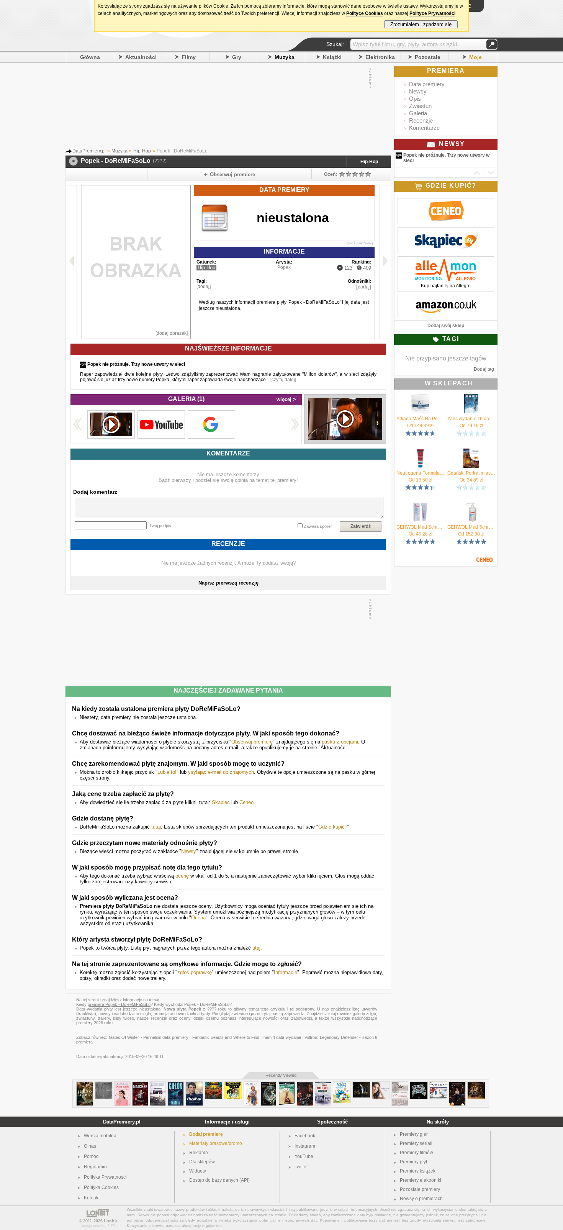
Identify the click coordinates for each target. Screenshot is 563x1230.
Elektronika (380, 57)
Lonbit (110, 1221)
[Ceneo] (445, 202)
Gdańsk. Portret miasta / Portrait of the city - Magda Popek (471, 473)
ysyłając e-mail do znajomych (221, 772)
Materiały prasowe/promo (215, 1143)
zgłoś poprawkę (360, 243)
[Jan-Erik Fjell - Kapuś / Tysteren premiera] (158, 1084)
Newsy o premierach (421, 1198)
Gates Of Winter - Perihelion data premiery (148, 1037)
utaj (256, 948)
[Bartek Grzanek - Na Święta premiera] (361, 1084)
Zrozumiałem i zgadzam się (421, 24)
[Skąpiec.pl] (446, 231)
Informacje (285, 972)
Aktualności (141, 57)
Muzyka (285, 57)
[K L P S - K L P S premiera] (104, 1084)
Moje (475, 57)
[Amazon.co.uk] (445, 299)
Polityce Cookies (364, 13)
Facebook (305, 1135)
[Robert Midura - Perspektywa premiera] (399, 1084)
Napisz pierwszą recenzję (228, 583)
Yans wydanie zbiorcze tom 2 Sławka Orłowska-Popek (471, 418)
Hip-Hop (369, 161)
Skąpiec (221, 802)
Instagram (305, 1146)
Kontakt (92, 1198)
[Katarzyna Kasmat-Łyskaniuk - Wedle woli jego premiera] (305, 1084)
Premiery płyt (413, 1161)
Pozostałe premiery (420, 1189)
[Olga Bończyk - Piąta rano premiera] (381, 1084)
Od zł (420, 425)
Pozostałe (427, 57)
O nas (90, 1146)
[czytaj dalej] (283, 379)
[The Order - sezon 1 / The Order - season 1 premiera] (457, 1084)
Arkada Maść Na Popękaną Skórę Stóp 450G (420, 418)
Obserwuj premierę (252, 742)
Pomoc (91, 1156)
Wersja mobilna (100, 1135)
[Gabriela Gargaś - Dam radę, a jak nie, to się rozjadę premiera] (122, 1084)
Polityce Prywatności (432, 13)
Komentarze (424, 127)
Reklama (198, 1152)
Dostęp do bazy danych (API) (219, 1180)
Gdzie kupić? (332, 827)
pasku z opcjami (340, 742)
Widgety (197, 1171)
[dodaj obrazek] (171, 333)
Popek (284, 267)
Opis (415, 98)
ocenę (182, 876)
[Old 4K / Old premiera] (286, 1084)
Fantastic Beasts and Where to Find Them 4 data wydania (246, 1037)
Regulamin (95, 1166)
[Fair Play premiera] (84, 1084)
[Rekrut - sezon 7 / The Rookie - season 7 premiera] (194, 1084)
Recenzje (421, 120)
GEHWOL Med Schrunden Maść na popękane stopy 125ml (420, 527)
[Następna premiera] (385, 262)
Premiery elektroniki (420, 1180)
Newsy (188, 851)
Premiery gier (414, 1134)
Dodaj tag (484, 369)
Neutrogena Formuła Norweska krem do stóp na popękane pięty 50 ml (420, 473)
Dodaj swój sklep (445, 325)
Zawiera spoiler (318, 526)
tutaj (156, 827)
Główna (90, 57)
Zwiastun (420, 106)
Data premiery (427, 84)
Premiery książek (417, 1171)
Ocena (198, 917)
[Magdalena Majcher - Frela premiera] (140, 1084)
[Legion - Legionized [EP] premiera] (214, 1084)
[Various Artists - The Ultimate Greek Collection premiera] (438, 1084)
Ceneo (246, 802)
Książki (332, 57)
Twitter (301, 1166)
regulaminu (212, 1225)
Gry (236, 57)
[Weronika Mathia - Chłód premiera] (175, 1084)
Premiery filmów (416, 1152)
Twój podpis (160, 525)
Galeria (418, 113)
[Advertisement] (220, 107)
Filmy (189, 57)
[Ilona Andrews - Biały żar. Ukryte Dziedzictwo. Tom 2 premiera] (251, 1084)
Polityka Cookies (101, 1187)
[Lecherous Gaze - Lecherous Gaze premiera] (233, 1084)
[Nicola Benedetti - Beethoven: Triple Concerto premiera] (476, 1084)
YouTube (304, 1156)
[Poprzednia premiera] (71, 262)
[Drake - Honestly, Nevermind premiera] (419, 1084)
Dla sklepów (202, 1161)
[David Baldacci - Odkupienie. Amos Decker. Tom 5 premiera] (323, 1084)
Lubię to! (167, 772)
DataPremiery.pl (122, 1122)
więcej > (286, 399)
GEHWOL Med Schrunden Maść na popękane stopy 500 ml (471, 527)
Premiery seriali (416, 1143)
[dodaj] (203, 286)
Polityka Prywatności (105, 1177)
